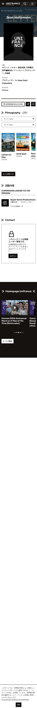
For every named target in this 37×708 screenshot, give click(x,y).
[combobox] (18, 119)
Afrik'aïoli (21, 154)
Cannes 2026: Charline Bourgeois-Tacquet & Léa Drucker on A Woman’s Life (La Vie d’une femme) (14, 322)
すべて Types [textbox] (8, 119)
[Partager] (28, 104)
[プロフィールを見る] (32, 4)
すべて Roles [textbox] (8, 125)
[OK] (18, 705)
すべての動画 (7, 341)
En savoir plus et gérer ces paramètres (15, 699)
